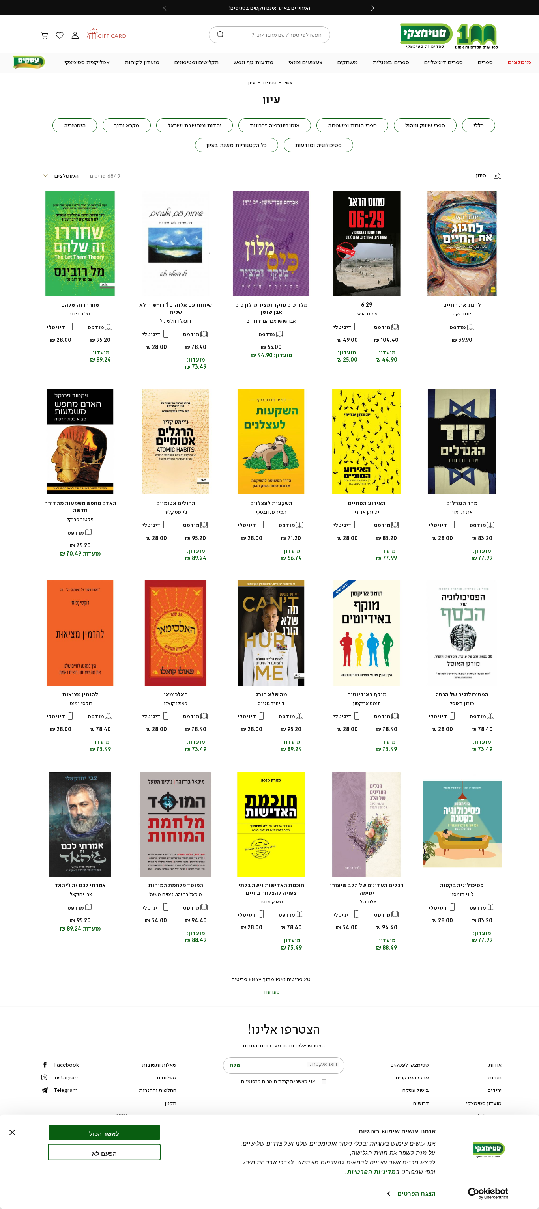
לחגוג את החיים (462, 305)
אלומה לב (366, 902)
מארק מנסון (271, 902)
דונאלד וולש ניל (175, 321)
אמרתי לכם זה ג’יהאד (80, 885)
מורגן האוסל (462, 703)
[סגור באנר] (12, 1132)
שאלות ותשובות (159, 1064)
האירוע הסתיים (367, 503)
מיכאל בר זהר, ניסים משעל (175, 894)
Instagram (66, 1077)
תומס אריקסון (367, 703)
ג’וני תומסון (461, 894)
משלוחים (166, 1077)
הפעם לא (104, 1153)
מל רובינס (80, 314)
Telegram (66, 1089)
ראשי (289, 83)
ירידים (495, 1089)
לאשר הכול (104, 1134)
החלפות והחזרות (157, 1089)
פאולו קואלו (175, 703)
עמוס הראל (367, 314)
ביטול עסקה (415, 1089)
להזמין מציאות (80, 694)
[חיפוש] (220, 34)
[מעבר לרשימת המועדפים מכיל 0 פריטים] (59, 35)
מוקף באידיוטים (366, 694)
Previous (171, 7)
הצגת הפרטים (416, 1193)
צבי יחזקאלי (80, 894)
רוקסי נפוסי (80, 703)
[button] (519, 63)
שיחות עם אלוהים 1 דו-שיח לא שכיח (175, 308)
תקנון (170, 1102)
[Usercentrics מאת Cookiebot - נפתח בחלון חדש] (488, 1194)
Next (375, 7)
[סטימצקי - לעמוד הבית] (449, 48)
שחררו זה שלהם (80, 305)
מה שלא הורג (271, 694)
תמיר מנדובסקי (271, 512)
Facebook (66, 1064)
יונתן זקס (462, 314)
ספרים (270, 83)
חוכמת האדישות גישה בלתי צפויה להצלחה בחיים (271, 889)
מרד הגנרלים (461, 503)
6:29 (366, 305)
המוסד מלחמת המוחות (175, 885)
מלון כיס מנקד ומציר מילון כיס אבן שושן (271, 308)
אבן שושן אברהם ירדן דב (271, 321)
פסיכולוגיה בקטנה (462, 885)
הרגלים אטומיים (175, 503)
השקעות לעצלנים (271, 503)
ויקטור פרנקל (80, 519)
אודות (495, 1064)
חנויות (495, 1077)
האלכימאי (176, 694)
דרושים (421, 1102)
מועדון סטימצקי (484, 1102)
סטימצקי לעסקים (410, 1064)
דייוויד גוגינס (271, 703)
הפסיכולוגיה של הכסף (461, 694)
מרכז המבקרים (412, 1077)
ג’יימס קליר (176, 512)
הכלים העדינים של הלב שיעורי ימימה (367, 889)
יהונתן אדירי (366, 512)
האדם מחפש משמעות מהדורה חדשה (80, 507)
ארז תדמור (461, 512)
